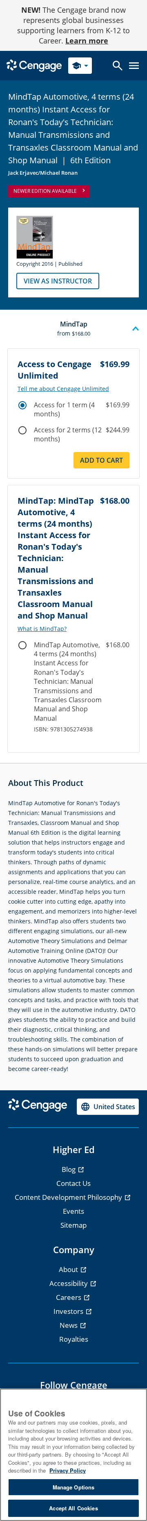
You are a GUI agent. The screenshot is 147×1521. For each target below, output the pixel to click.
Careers (69, 1297)
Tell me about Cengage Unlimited (63, 389)
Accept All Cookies (73, 1508)
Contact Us (73, 1183)
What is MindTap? (42, 629)
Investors (69, 1311)
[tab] (73, 329)
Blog (69, 1169)
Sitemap (73, 1225)
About (69, 1269)
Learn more (86, 41)
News (69, 1325)
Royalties (73, 1339)
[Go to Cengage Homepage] (34, 65)
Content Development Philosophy (69, 1197)
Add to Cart (101, 460)
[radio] (22, 405)
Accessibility (69, 1283)
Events (73, 1211)
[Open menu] (133, 65)
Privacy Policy (67, 1470)
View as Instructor (58, 280)
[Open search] (117, 66)
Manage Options (74, 1487)
